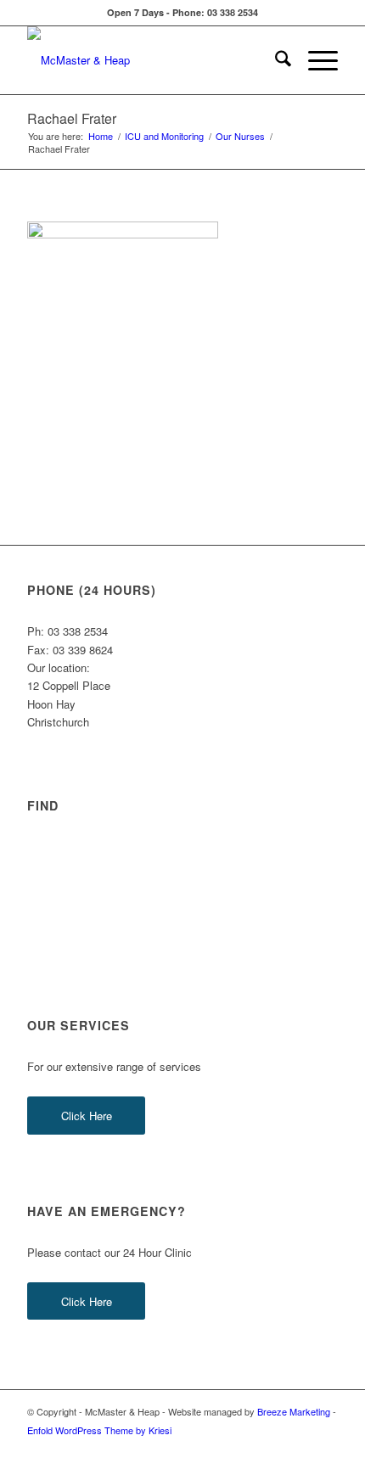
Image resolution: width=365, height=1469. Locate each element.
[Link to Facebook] (274, 1448)
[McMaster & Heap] (151, 60)
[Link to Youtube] (325, 1448)
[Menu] (314, 60)
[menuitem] (274, 60)
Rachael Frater (71, 118)
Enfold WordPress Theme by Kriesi (99, 1430)
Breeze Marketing (293, 1411)
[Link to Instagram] (299, 1448)
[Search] (274, 60)
